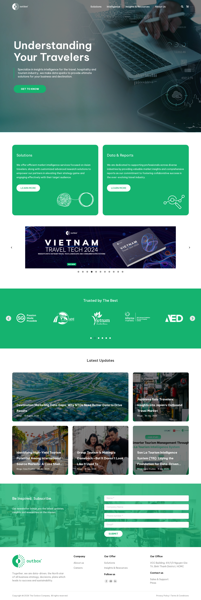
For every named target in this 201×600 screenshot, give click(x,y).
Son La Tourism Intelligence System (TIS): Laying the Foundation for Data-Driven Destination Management (157, 459)
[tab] (78, 271)
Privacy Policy (163, 595)
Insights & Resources (116, 567)
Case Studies (29, 469)
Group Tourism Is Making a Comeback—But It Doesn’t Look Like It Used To (100, 458)
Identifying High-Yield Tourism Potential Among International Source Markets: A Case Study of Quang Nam (39, 459)
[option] (100, 247)
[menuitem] (96, 7)
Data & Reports (120, 155)
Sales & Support (159, 579)
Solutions (24, 155)
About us (79, 562)
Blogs (19, 416)
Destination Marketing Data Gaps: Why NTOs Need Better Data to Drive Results (69, 408)
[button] (11, 247)
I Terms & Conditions (179, 595)
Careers (78, 567)
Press (153, 582)
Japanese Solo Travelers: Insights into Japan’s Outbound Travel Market (159, 405)
